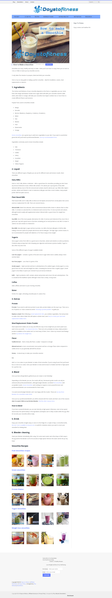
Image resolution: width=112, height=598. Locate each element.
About (26, 2)
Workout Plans (48, 16)
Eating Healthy (63, 16)
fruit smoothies (57, 383)
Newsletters (20, 2)
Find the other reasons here (47, 401)
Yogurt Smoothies (19, 509)
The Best (16, 16)
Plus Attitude (56, 593)
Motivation (77, 16)
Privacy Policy (22, 584)
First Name (45, 569)
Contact (32, 2)
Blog (14, 2)
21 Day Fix (28, 16)
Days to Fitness (25, 582)
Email (44, 572)
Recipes (37, 16)
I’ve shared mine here (31, 329)
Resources (88, 16)
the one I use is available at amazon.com (23, 425)
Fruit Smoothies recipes (21, 451)
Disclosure (70, 595)
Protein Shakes (18, 489)
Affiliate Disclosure (33, 593)
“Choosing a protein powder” (43, 309)
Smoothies (49, 64)
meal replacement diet (37, 314)
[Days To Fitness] (56, 9)
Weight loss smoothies (21, 528)
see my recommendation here (48, 137)
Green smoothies (17, 135)
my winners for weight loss (23, 333)
